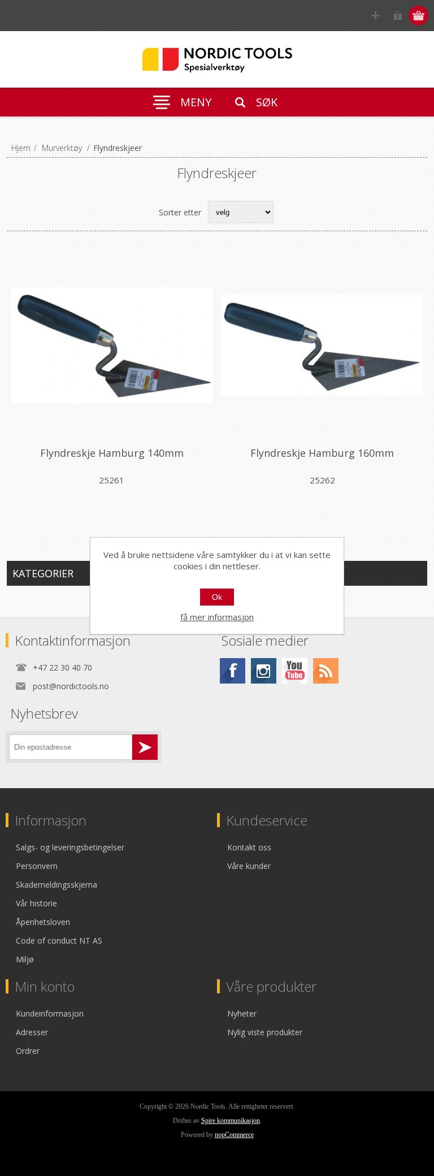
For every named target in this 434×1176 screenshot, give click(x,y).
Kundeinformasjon (50, 1013)
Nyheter (242, 1013)
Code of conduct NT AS (59, 940)
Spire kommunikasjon (230, 1121)
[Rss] (325, 671)
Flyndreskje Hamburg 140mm (112, 453)
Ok (217, 597)
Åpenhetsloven (43, 921)
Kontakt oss (249, 847)
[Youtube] (294, 671)
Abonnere (145, 747)
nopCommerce (234, 1135)
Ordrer (28, 1050)
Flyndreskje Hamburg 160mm (322, 453)
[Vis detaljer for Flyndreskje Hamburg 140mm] (112, 345)
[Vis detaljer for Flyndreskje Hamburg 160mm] (322, 345)
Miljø (25, 959)
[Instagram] (263, 671)
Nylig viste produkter (264, 1032)
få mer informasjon (217, 616)
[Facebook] (232, 671)
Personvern (37, 866)
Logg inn (397, 15)
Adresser (32, 1032)
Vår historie (36, 903)
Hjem (21, 147)
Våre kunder (249, 866)
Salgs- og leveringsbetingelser (70, 847)
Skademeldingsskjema (56, 884)
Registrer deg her (375, 15)
